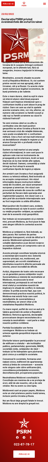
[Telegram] (24, 437)
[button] (44, 4)
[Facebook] (17, 437)
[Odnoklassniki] (30, 437)
